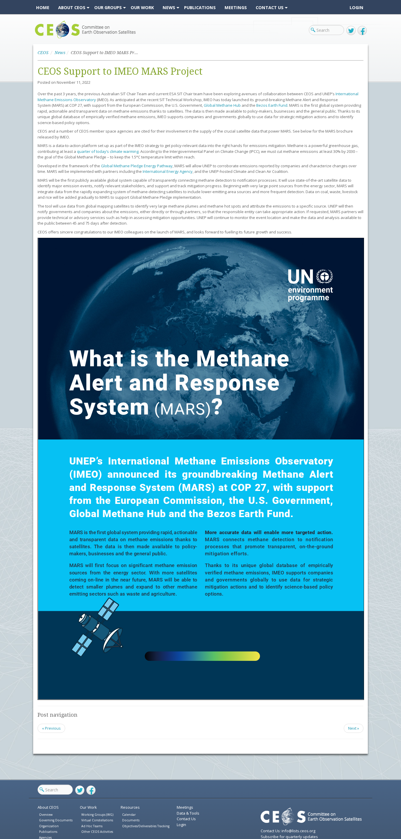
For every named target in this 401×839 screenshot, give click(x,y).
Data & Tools (188, 813)
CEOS (43, 52)
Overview (46, 815)
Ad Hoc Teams (91, 826)
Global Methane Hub (222, 105)
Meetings (185, 807)
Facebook (362, 30)
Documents (130, 820)
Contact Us (186, 818)
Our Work (88, 807)
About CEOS (48, 807)
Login (356, 7)
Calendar (129, 815)
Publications (48, 832)
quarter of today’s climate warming (108, 151)
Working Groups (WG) (97, 815)
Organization (49, 826)
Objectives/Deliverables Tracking (145, 826)
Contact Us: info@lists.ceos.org (288, 830)
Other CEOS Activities (97, 832)
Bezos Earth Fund (271, 105)
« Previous (51, 728)
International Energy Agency (168, 171)
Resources (130, 807)
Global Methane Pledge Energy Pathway (137, 165)
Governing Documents (56, 820)
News (60, 52)
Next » (353, 728)
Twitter (351, 30)
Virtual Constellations (97, 820)
